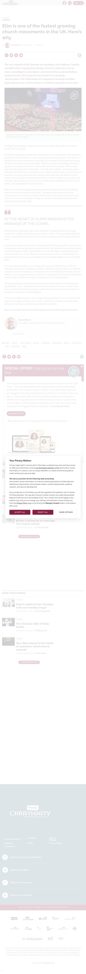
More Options (66, 512)
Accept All (20, 512)
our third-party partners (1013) (47, 468)
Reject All (43, 512)
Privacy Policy (22, 503)
